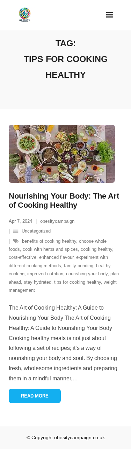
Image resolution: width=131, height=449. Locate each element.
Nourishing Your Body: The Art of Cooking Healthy (64, 200)
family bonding (78, 265)
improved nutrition (45, 273)
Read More (35, 396)
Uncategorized (36, 231)
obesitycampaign (57, 221)
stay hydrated (37, 282)
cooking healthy (96, 249)
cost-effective (22, 257)
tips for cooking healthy (77, 282)
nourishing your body (87, 273)
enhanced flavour (56, 257)
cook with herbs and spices (50, 249)
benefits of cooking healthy (49, 241)
